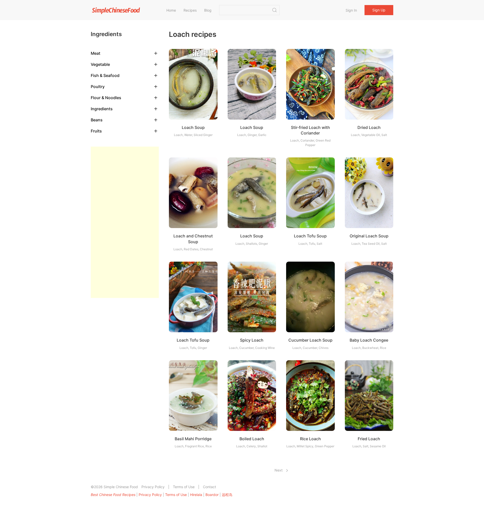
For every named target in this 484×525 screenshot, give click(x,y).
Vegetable (100, 64)
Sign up (378, 10)
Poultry (98, 86)
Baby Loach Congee (369, 340)
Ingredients (102, 108)
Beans (97, 119)
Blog (207, 10)
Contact (209, 487)
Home (171, 10)
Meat (95, 53)
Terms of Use (184, 487)
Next (279, 470)
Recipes (190, 10)
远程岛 (227, 494)
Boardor (212, 494)
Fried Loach (369, 438)
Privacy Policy (153, 487)
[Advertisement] (125, 222)
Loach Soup (193, 127)
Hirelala (196, 494)
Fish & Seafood (105, 75)
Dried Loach (369, 127)
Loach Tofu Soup (310, 235)
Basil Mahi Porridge (193, 438)
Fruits (96, 130)
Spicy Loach (251, 340)
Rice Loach (310, 438)
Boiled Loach (251, 438)
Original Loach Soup (369, 235)
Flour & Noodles (106, 97)
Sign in (351, 10)
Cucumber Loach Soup (310, 340)
